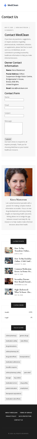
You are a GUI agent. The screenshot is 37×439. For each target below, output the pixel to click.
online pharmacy (11, 336)
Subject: (8, 113)
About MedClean (11, 413)
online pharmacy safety (13, 372)
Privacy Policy (11, 416)
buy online (17, 378)
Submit (8, 139)
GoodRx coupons (11, 367)
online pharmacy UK (12, 351)
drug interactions (11, 346)
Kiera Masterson (22, 27)
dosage (8, 378)
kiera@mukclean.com (20, 88)
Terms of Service (26, 413)
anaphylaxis (24, 388)
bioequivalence (24, 357)
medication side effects (13, 399)
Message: (8, 121)
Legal (6, 318)
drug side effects (11, 357)
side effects (24, 341)
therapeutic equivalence (13, 393)
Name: (7, 97)
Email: (7, 105)
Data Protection (25, 416)
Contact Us (18, 420)
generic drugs (24, 336)
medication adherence (13, 362)
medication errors (11, 383)
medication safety (11, 341)
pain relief (27, 372)
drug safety (24, 383)
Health (7, 312)
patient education (11, 388)
